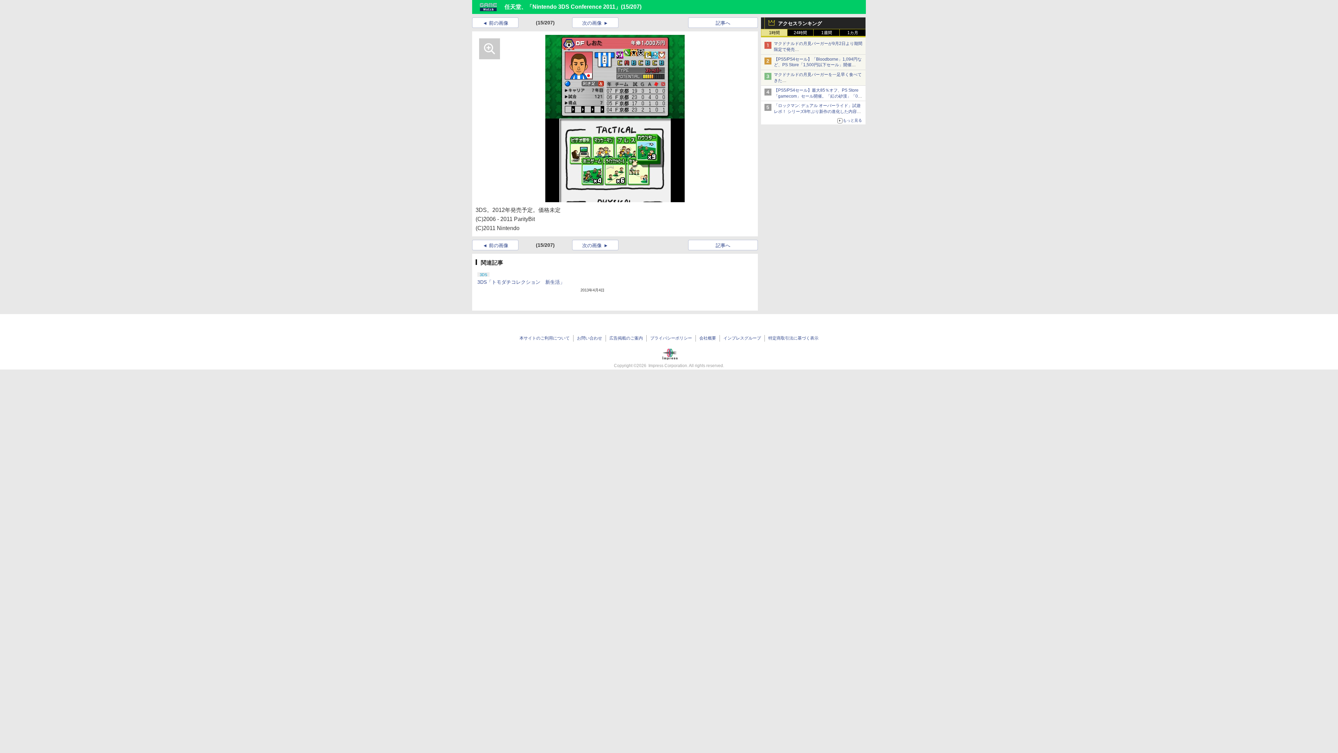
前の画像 (498, 23)
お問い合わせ (589, 338)
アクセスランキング (800, 23)
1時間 (774, 32)
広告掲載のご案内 (626, 338)
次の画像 (592, 23)
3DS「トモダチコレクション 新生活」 (521, 282)
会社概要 (707, 338)
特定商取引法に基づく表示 (793, 338)
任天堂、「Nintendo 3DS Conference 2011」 (563, 7)
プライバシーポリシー (671, 338)
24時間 (800, 32)
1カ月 (852, 32)
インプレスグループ (742, 338)
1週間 (826, 32)
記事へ (723, 23)
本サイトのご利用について (545, 338)
